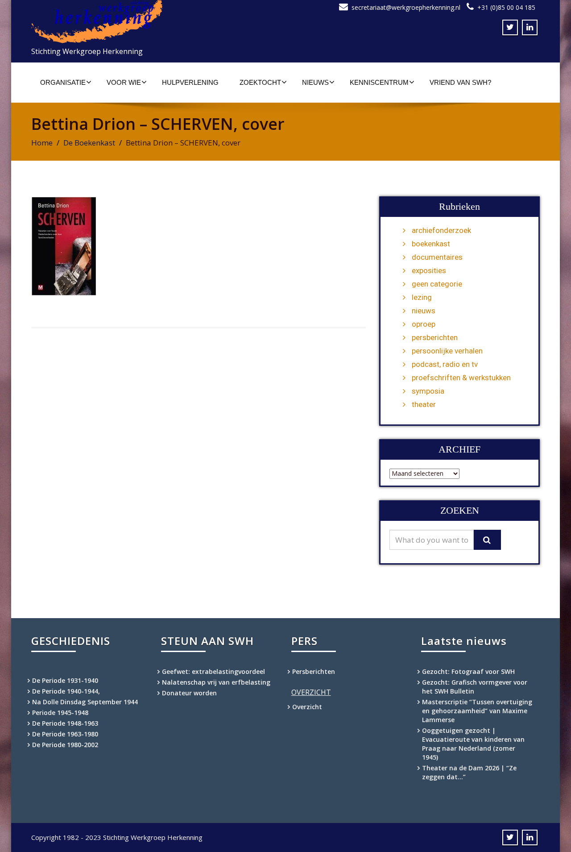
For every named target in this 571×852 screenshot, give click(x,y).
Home (42, 142)
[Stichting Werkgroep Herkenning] (155, 21)
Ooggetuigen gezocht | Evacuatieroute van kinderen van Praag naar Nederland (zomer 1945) (473, 743)
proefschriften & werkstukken (461, 377)
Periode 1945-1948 (60, 712)
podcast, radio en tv (445, 364)
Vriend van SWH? (460, 82)
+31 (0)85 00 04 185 (506, 7)
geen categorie (437, 283)
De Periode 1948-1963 (65, 723)
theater (424, 404)
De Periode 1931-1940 (65, 680)
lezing (422, 297)
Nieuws (315, 82)
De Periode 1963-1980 (65, 734)
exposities (429, 270)
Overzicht (307, 706)
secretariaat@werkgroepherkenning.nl (406, 7)
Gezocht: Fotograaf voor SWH (468, 671)
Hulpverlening (190, 82)
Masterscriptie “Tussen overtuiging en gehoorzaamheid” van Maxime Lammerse (477, 711)
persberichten (435, 337)
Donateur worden (189, 693)
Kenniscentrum (379, 82)
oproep (423, 324)
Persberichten (313, 671)
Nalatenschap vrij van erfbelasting (216, 682)
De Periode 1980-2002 (65, 744)
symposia (428, 391)
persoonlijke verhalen (447, 350)
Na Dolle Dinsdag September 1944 (85, 702)
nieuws (423, 310)
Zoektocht (260, 82)
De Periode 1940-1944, (66, 691)
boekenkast (431, 243)
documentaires (437, 257)
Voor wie (124, 82)
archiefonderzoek (441, 230)
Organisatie (63, 82)
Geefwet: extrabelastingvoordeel (213, 671)
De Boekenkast (89, 142)
